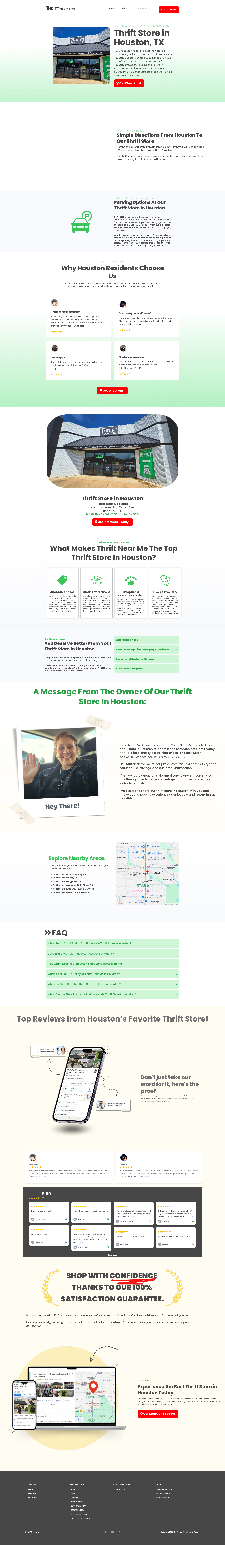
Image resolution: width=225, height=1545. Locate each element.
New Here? (142, 8)
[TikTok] (119, 1532)
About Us (126, 8)
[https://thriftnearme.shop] (60, 8)
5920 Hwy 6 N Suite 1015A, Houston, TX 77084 (114, 514)
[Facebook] (106, 1532)
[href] (147, 873)
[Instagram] (112, 1532)
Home (112, 8)
